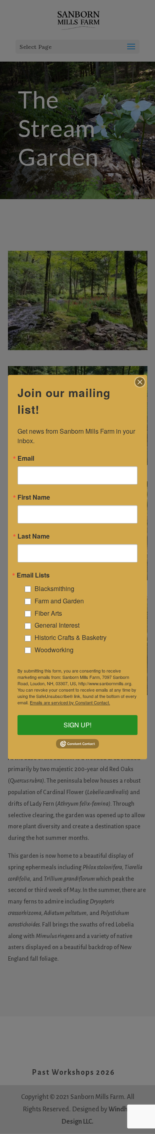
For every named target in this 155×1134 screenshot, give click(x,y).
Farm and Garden (59, 600)
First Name (33, 497)
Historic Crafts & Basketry (71, 637)
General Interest (57, 625)
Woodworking (54, 649)
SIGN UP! (77, 725)
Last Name (33, 536)
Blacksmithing (54, 588)
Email (25, 458)
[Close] (140, 382)
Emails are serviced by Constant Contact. (70, 703)
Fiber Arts (48, 613)
